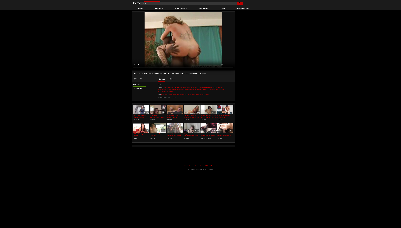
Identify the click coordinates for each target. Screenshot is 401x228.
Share (172, 79)
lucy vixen (199, 89)
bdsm (184, 87)
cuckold (205, 87)
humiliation (186, 89)
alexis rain (167, 87)
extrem (177, 94)
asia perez (173, 87)
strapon (207, 94)
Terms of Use (213, 165)
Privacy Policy (204, 165)
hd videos (180, 89)
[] (240, 3)
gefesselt (182, 94)
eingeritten (172, 94)
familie (210, 87)
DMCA (196, 165)
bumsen (200, 87)
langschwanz (195, 94)
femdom (215, 87)
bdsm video (164, 94)
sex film (202, 94)
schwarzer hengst (215, 89)
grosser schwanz (172, 89)
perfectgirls (206, 89)
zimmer (171, 91)
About (162, 79)
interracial (193, 89)
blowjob (195, 87)
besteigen (189, 87)
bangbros (179, 87)
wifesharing (164, 91)
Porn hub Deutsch (243, 8)
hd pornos (188, 94)
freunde (164, 89)
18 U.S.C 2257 (188, 165)
